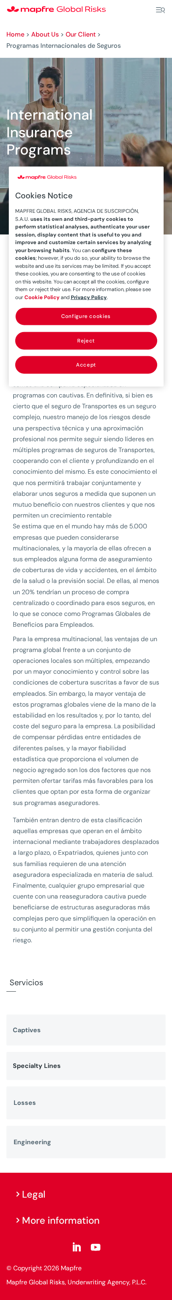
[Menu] (160, 10)
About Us (45, 34)
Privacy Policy (89, 297)
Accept (86, 364)
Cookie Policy (42, 297)
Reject (86, 340)
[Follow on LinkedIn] (76, 1247)
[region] (86, 276)
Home (15, 34)
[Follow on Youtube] (95, 1247)
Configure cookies (86, 316)
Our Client (81, 34)
